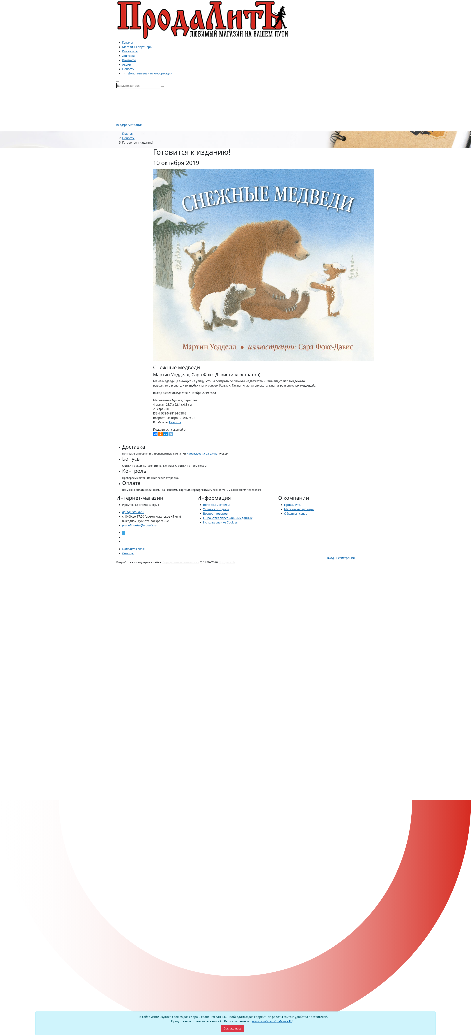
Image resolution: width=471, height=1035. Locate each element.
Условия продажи (216, 509)
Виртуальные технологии (180, 562)
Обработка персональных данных (227, 518)
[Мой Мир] (165, 434)
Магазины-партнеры (137, 47)
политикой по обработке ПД (272, 1021)
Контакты (129, 60)
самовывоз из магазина (202, 453)
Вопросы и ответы (216, 505)
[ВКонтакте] (155, 434)
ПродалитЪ (227, 562)
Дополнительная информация (150, 73)
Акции (126, 64)
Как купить (130, 51)
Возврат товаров (215, 514)
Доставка (128, 56)
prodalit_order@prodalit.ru (139, 525)
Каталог (128, 42)
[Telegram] (171, 434)
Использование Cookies (220, 522)
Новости (128, 69)
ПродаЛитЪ (292, 505)
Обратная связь (295, 514)
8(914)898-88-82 (133, 512)
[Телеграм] (123, 533)
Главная (128, 134)
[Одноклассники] (160, 434)
